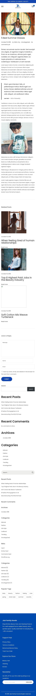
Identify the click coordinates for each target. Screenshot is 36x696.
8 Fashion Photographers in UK (10, 411)
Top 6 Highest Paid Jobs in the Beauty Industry (16, 279)
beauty (10, 593)
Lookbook (5, 459)
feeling (25, 593)
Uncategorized (25, 42)
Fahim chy (17, 42)
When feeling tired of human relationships (17, 241)
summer (20, 597)
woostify (28, 597)
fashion (17, 593)
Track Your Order (7, 651)
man (31, 593)
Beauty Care (6, 660)
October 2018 (7, 438)
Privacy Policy (6, 642)
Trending (5, 462)
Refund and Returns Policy (10, 648)
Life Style (5, 456)
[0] (32, 6)
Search (3, 386)
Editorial (5, 450)
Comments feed (6, 554)
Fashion (5, 453)
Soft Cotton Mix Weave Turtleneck (14, 316)
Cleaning (5, 664)
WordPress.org (5, 557)
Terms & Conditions (8, 645)
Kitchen (5, 667)
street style (12, 597)
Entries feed (4, 551)
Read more (4, 247)
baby (3, 593)
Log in (3, 548)
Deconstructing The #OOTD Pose (11, 414)
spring (4, 597)
